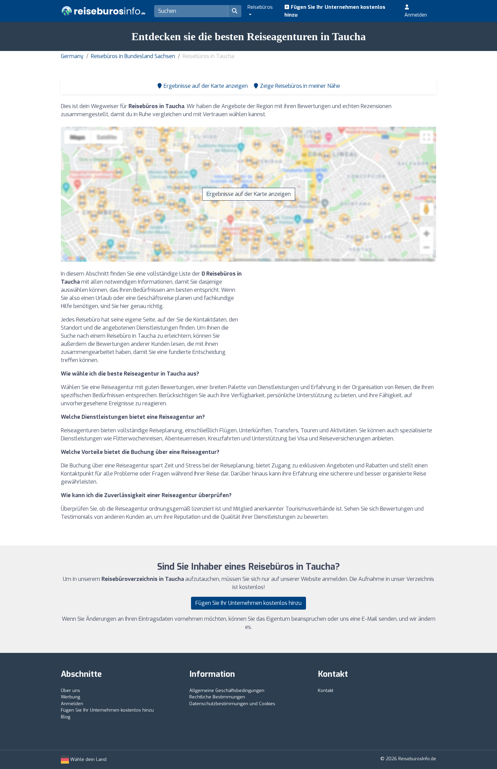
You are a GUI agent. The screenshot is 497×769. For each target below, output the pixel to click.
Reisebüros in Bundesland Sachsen (133, 56)
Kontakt (325, 690)
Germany (72, 56)
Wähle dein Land (87, 759)
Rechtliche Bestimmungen (217, 697)
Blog (65, 717)
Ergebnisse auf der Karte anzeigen (249, 194)
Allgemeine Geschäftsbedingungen (226, 690)
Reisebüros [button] (260, 7)
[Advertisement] (345, 317)
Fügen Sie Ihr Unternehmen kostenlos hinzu (334, 11)
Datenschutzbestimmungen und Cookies (232, 704)
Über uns (70, 690)
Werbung (70, 697)
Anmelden (415, 14)
